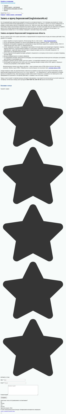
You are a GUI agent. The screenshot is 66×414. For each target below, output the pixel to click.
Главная (6, 5)
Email (2, 383)
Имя (2, 380)
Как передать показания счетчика (13, 8)
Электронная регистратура (8, 3)
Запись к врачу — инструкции (12, 7)
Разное (6, 10)
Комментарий (4, 394)
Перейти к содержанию (7, 1)
